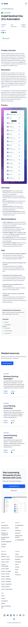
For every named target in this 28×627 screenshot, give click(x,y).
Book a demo (14, 490)
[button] (26, 3)
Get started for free (14, 486)
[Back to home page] (4, 3)
